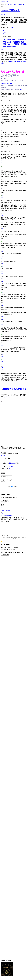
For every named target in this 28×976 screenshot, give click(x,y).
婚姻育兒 (12, 27)
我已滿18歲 (3, 554)
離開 (8, 554)
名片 (4, 33)
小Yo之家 (3, 455)
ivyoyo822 (4, 513)
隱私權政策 (24, 537)
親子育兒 (11, 466)
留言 (13, 463)
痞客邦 (10, 463)
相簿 (4, 30)
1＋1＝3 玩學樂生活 (10, 10)
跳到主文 (3, 14)
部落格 (5, 32)
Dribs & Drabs (11, 535)
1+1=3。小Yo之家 (6, 510)
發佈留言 (3, 481)
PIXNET (6, 537)
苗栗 (10, 468)
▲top (2, 470)
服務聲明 (14, 538)
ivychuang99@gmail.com (7, 515)
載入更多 (3, 473)
